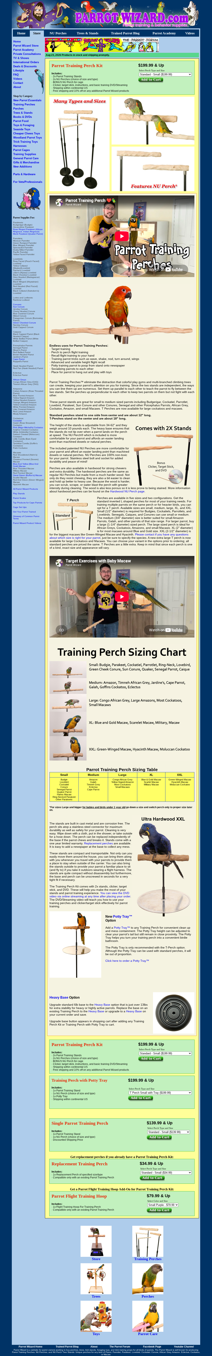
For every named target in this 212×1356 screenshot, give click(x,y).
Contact (18, 82)
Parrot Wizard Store (26, 45)
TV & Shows (21, 58)
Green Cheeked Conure (24, 323)
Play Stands (19, 493)
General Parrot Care (26, 158)
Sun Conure (19, 307)
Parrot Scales (19, 498)
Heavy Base (58, 997)
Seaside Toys (21, 129)
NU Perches (58, 33)
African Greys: (19, 379)
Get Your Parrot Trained (24, 512)
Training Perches (24, 104)
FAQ (16, 74)
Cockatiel (17, 420)
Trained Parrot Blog (125, 33)
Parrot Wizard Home (30, 1346)
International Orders (26, 62)
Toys (96, 1334)
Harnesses (19, 145)
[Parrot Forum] (141, 51)
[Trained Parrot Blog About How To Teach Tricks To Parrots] (63, 51)
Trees (96, 1296)
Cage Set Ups (19, 507)
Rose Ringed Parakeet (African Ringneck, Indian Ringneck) (28, 230)
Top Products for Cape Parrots (27, 502)
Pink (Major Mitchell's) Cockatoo (28, 427)
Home (21, 33)
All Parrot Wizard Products (25, 489)
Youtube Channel (184, 1346)
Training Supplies (24, 154)
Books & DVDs (22, 116)
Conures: (17, 304)
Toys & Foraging (23, 125)
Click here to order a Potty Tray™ (127, 960)
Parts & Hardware (24, 174)
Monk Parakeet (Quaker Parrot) (28, 234)
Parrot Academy (164, 33)
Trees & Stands (87, 33)
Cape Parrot (19, 359)
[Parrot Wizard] (102, 51)
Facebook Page (152, 1346)
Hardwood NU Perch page (127, 491)
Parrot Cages (21, 150)
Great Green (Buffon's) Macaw (27, 475)
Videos (190, 33)
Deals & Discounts (25, 66)
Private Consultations (27, 53)
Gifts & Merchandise (26, 162)
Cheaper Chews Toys (26, 133)
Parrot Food (21, 121)
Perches (18, 108)
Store (37, 33)
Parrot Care (148, 1334)
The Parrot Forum (120, 1346)
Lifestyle (18, 70)
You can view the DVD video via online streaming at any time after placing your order (89, 894)
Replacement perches (98, 843)
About (17, 87)
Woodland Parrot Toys (27, 137)
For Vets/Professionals (27, 181)
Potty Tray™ (122, 916)
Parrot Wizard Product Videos (27, 523)
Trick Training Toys (25, 141)
